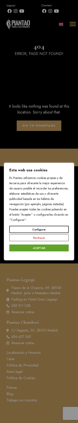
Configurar (39, 229)
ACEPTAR (39, 248)
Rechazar (39, 238)
